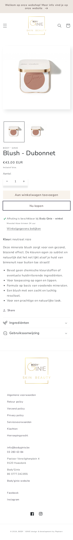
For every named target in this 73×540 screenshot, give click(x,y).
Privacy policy (15, 415)
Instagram (13, 499)
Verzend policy (16, 408)
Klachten (12, 428)
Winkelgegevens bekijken (24, 228)
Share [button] (11, 310)
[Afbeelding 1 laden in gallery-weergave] (14, 132)
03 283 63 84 (15, 452)
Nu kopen (37, 206)
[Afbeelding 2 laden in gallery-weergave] (36, 132)
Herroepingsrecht (17, 435)
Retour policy (15, 401)
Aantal (7, 173)
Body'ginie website (18, 480)
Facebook (12, 493)
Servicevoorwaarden (19, 422)
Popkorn (59, 531)
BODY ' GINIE (24, 531)
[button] (5, 25)
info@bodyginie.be (18, 447)
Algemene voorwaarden (21, 395)
